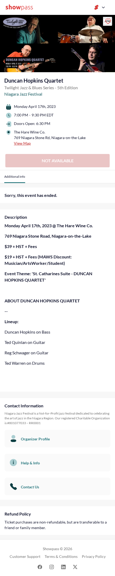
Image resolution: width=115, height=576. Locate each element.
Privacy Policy (94, 556)
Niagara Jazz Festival (23, 93)
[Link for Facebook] (40, 566)
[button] (14, 178)
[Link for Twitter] (75, 566)
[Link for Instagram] (51, 566)
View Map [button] (22, 143)
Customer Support (25, 556)
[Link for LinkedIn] (63, 566)
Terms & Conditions (61, 556)
